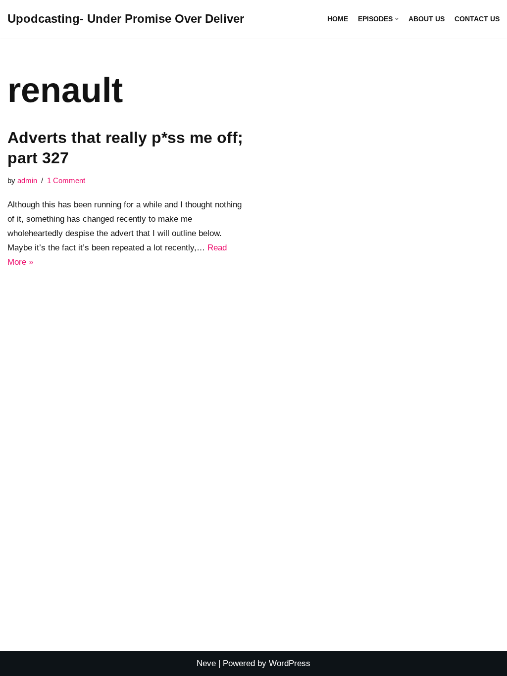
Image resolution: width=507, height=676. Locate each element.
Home (337, 19)
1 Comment (66, 180)
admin (27, 180)
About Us (426, 19)
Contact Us (477, 19)
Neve (206, 663)
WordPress (289, 663)
